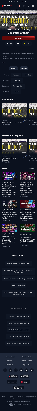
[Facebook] (5, 370)
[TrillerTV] (7, 5)
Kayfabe (16, 75)
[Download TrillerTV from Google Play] (13, 376)
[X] (10, 370)
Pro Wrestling (17, 86)
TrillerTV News (27, 361)
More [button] (3, 62)
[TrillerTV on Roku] (18, 387)
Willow (25, 10)
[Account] (33, 6)
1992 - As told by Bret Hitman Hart (18, 343)
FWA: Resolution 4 (18, 285)
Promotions (9, 365)
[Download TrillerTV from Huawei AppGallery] (25, 382)
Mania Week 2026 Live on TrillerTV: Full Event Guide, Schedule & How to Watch (9, 240)
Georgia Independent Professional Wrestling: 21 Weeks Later (18, 293)
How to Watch (10, 357)
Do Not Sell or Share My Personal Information (26, 397)
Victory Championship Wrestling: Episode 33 (18, 279)
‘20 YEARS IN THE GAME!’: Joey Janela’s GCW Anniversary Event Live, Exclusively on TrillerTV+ (27, 189)
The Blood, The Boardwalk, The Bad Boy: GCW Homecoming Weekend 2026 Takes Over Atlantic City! (9, 189)
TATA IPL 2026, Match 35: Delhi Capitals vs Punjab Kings (18, 271)
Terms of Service (3, 397)
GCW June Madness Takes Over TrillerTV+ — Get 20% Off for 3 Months (9, 215)
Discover (5, 10)
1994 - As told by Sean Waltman (18, 316)
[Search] (28, 6)
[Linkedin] (26, 370)
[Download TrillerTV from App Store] (24, 376)
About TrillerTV (27, 357)
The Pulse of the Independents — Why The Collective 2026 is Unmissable (27, 240)
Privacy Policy (12, 397)
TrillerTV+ (19, 10)
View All (32, 168)
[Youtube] (21, 370)
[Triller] (32, 370)
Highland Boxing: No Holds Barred (18, 263)
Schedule (12, 10)
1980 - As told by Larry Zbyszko (18, 336)
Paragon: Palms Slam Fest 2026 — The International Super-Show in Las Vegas (27, 215)
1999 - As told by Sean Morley (18, 330)
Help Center (26, 365)
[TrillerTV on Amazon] (12, 382)
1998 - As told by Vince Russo (12, 122)
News (30, 10)
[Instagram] (16, 370)
